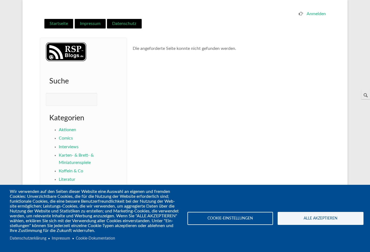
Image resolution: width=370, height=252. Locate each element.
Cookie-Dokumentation (95, 238)
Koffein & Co (71, 171)
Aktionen (67, 130)
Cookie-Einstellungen (230, 218)
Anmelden (316, 14)
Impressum (90, 23)
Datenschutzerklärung (28, 238)
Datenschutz (124, 23)
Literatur (67, 179)
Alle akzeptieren (320, 218)
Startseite (59, 23)
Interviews (69, 147)
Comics (66, 138)
